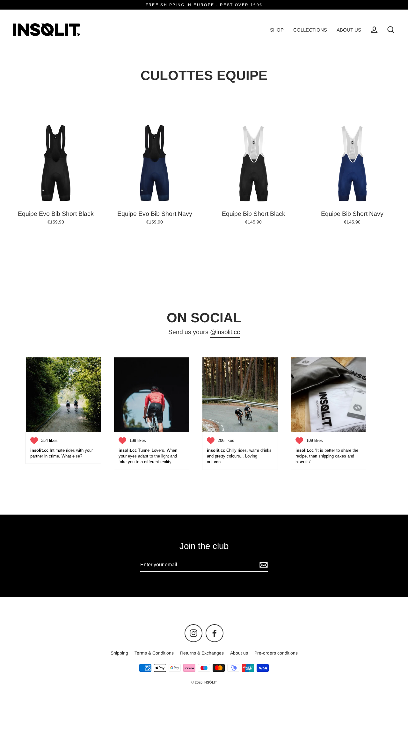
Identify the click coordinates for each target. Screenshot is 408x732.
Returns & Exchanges (202, 652)
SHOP (277, 30)
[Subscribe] (263, 565)
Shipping (119, 652)
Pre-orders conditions (276, 652)
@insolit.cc (225, 331)
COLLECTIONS (310, 30)
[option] (56, 164)
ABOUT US (349, 30)
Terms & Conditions (154, 652)
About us (239, 652)
